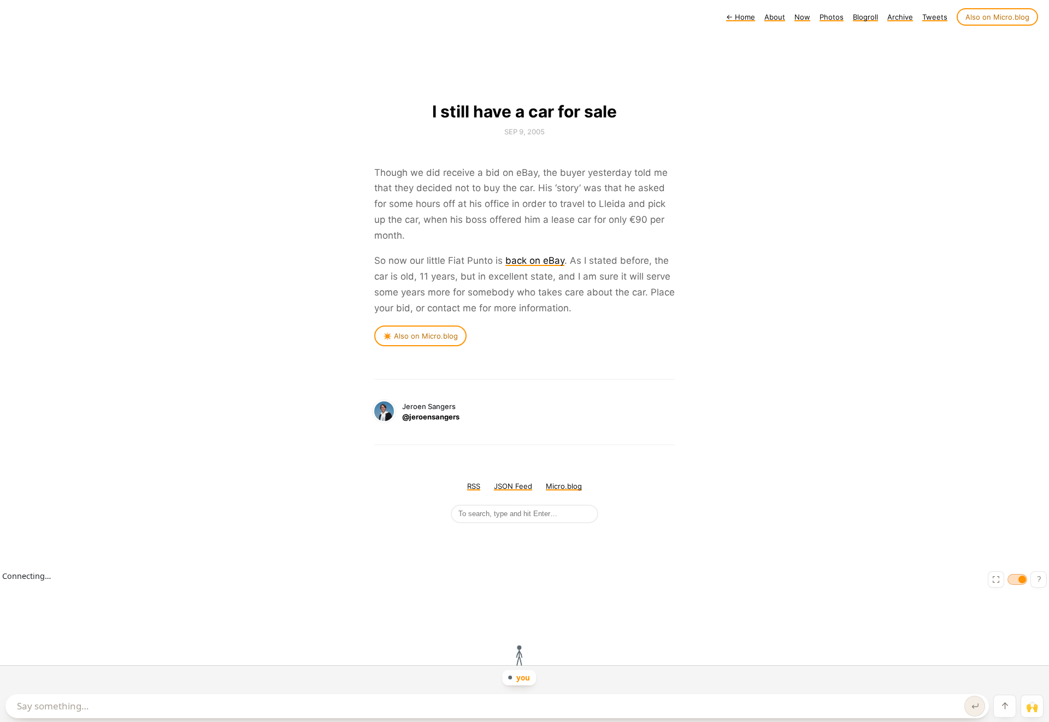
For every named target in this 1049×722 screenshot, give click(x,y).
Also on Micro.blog (997, 17)
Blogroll (865, 17)
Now (802, 17)
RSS (473, 486)
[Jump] (1004, 706)
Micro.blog (564, 486)
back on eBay (534, 260)
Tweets (934, 17)
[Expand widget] (996, 579)
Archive (900, 17)
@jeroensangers (430, 416)
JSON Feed (513, 486)
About (774, 17)
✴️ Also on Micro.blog (420, 336)
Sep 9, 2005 (524, 131)
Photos (832, 17)
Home (740, 17)
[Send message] (974, 706)
